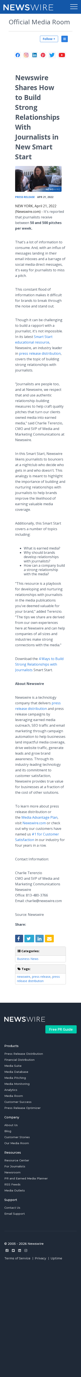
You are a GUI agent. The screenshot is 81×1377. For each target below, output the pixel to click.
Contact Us (12, 1207)
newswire (23, 977)
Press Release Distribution (23, 1053)
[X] (52, 55)
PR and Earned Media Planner (26, 1178)
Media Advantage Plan (39, 817)
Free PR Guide (61, 1029)
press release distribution (40, 353)
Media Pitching (15, 1077)
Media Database (16, 1071)
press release (41, 977)
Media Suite (13, 1065)
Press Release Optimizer (22, 1108)
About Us (11, 1125)
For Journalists (14, 1166)
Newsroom (12, 1172)
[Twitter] (13, 1250)
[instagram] (26, 55)
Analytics (10, 1089)
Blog (7, 1131)
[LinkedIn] (34, 55)
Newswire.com (34, 823)
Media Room (13, 1096)
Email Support (14, 1213)
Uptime (56, 1258)
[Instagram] (25, 1250)
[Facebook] (17, 55)
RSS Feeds (12, 1184)
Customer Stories (17, 1137)
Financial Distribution (19, 1059)
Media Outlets (14, 1190)
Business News (27, 959)
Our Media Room (16, 1143)
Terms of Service (17, 1258)
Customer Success (18, 1102)
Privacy (40, 1258)
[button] (74, 7)
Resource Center (16, 1160)
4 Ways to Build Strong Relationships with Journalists (39, 664)
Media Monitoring (17, 1083)
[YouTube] (61, 55)
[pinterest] (43, 55)
